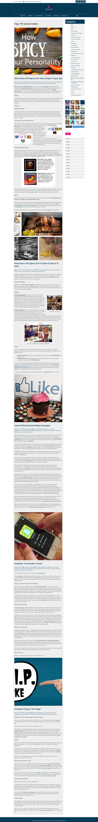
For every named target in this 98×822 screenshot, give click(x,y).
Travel (72, 91)
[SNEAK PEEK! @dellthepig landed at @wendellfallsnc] (72, 102)
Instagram (58, 751)
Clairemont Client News (76, 33)
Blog (42, 82)
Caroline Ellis (42, 573)
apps (22, 714)
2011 (68, 174)
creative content (29, 460)
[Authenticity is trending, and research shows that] (72, 122)
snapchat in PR (22, 570)
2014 (68, 165)
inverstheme (62, 820)
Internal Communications (77, 53)
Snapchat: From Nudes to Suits (28, 563)
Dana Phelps (28, 429)
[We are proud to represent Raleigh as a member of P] (77, 102)
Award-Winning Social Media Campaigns (32, 425)
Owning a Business (75, 63)
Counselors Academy (76, 37)
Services (56, 15)
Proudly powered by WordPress (40, 820)
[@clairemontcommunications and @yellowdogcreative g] (77, 107)
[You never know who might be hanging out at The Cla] (67, 117)
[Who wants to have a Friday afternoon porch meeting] (77, 117)
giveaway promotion (27, 477)
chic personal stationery (46, 810)
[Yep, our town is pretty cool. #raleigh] (72, 117)
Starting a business (75, 85)
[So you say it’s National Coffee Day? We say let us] (72, 112)
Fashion (73, 41)
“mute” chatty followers (54, 763)
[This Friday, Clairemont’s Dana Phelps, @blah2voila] (72, 107)
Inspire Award (38, 430)
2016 (68, 159)
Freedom (38, 772)
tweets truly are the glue (29, 792)
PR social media (32, 83)
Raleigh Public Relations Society (22, 367)
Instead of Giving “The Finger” (28, 709)
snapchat (53, 568)
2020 (68, 148)
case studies (53, 82)
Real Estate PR (74, 76)
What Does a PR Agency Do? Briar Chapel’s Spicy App (38, 78)
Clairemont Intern (30, 82)
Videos (44, 459)
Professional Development (77, 70)
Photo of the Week (75, 65)
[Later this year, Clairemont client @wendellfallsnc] (82, 107)
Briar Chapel (46, 86)
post (53, 579)
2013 (68, 168)
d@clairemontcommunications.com (37, 507)
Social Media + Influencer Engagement (77, 82)
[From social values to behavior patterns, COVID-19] (77, 122)
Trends (72, 93)
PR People (73, 67)
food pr (16, 271)
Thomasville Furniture (27, 432)
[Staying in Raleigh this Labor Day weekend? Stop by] (82, 112)
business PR (24, 568)
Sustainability (74, 87)
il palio (20, 271)
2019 (68, 151)
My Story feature (20, 607)
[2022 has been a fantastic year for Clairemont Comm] (82, 102)
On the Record (74, 59)
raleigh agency (34, 271)
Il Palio (16, 274)
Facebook (32, 430)
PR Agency (59, 82)
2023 (68, 139)
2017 (68, 156)
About (22, 454)
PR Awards (17, 83)
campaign (27, 468)
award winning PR (55, 270)
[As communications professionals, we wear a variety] (67, 107)
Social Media (30, 570)
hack (18, 591)
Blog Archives (39, 15)
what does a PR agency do (50, 83)
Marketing (73, 55)
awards (17, 438)
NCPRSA (45, 430)
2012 (68, 171)
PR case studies (24, 83)
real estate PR (39, 83)
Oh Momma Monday (76, 57)
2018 (68, 154)
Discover (22, 633)
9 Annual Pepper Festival (26, 88)
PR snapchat (30, 568)
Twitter (55, 714)
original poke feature (19, 730)
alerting (44, 600)
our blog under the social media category (51, 501)
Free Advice (73, 43)
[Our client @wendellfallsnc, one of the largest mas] (77, 112)
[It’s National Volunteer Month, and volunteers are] (67, 122)
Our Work (48, 15)
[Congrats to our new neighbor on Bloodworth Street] (82, 117)
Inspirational (74, 51)
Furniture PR (74, 45)
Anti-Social (44, 772)
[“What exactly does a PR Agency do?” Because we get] (67, 112)
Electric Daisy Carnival (49, 621)
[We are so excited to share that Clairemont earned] (82, 122)
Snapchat (19, 576)
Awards (30, 15)
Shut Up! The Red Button (45, 765)
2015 (68, 162)
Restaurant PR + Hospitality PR (77, 78)
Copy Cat (73, 35)
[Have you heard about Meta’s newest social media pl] (67, 102)
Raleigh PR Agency (41, 714)
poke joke (57, 720)
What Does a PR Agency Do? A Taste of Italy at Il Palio (36, 265)
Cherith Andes (27, 713)
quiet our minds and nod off (49, 775)
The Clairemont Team (76, 89)
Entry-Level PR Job (75, 39)
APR (72, 25)
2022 (68, 142)
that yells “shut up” (46, 768)
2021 (68, 145)
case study (47, 372)
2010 (68, 177)
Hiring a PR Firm (75, 47)
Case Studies (47, 82)
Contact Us (64, 15)
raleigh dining (41, 271)
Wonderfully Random (76, 95)
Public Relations (42, 567)
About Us (23, 15)
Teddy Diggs (52, 276)
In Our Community (75, 49)
